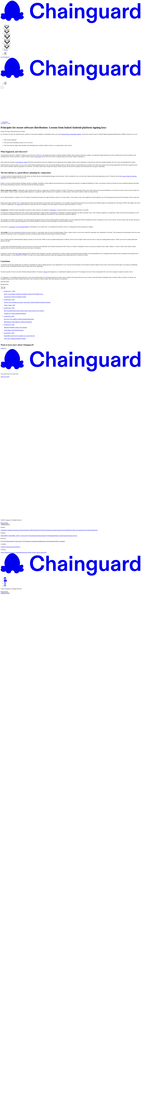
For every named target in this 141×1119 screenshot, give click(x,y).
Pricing (6, 50)
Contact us (7, 57)
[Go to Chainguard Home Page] (70, 22)
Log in (2, 57)
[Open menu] (2, 87)
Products (3, 88)
